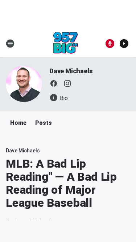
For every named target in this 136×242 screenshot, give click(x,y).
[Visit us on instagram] (67, 83)
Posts (43, 122)
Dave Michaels (70, 71)
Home (18, 122)
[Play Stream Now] (124, 43)
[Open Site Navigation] (10, 43)
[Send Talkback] (110, 43)
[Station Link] (65, 43)
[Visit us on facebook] (53, 83)
